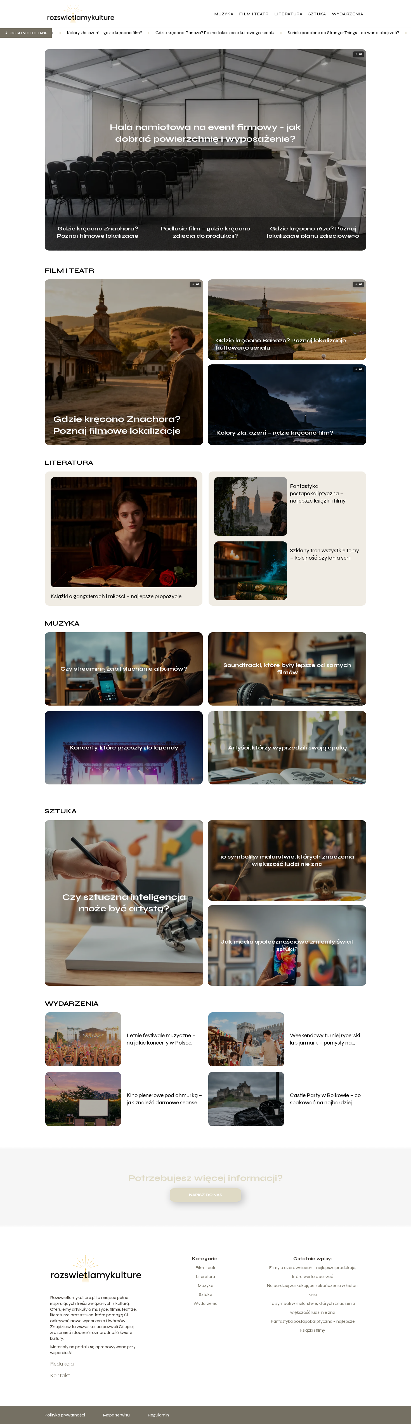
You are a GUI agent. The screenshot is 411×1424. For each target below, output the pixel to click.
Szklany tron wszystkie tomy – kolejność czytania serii (324, 554)
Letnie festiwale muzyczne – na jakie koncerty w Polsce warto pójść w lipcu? (161, 1039)
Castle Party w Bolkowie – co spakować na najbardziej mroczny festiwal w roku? (325, 1099)
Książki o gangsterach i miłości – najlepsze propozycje (116, 596)
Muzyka (223, 13)
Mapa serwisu (116, 1415)
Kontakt (60, 1375)
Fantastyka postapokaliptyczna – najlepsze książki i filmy (318, 493)
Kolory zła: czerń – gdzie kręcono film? (274, 432)
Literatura (288, 13)
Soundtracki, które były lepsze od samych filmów (287, 669)
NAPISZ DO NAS (205, 1195)
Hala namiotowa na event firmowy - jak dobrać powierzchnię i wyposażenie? (205, 133)
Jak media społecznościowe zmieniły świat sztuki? (287, 945)
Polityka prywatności (65, 1415)
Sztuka (317, 13)
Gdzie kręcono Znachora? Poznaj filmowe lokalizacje (97, 231)
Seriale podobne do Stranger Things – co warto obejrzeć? (243, 32)
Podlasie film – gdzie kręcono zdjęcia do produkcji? (205, 231)
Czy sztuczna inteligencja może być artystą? (124, 903)
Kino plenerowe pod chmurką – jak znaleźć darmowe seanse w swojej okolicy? (164, 1099)
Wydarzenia (347, 13)
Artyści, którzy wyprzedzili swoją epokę (287, 747)
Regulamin (158, 1415)
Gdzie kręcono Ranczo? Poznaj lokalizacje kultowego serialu (114, 32)
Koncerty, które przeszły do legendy (123, 747)
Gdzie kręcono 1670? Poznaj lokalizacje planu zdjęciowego (313, 231)
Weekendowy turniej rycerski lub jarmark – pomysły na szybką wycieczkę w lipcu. (325, 1039)
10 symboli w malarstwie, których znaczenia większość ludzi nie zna (287, 860)
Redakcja (62, 1363)
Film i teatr (253, 13)
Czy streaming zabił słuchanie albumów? (123, 668)
